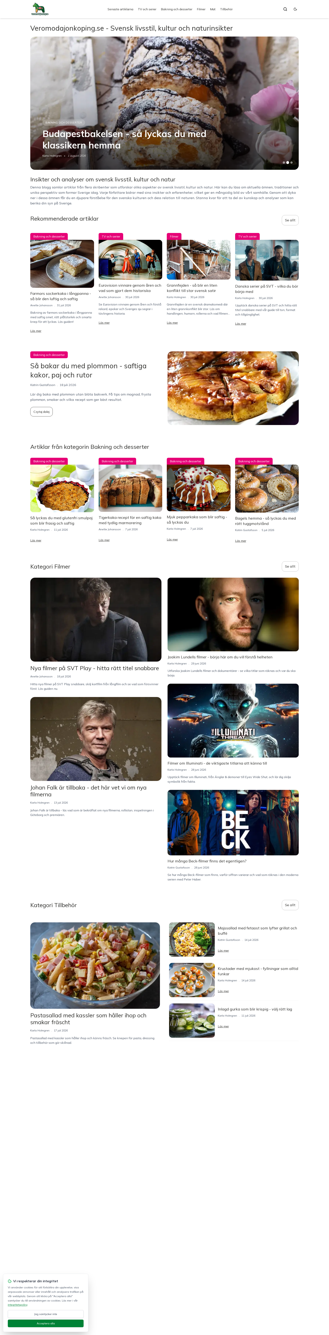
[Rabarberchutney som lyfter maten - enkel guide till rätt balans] (164, 103)
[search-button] (285, 9)
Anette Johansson (41, 305)
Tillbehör (226, 9)
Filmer (201, 9)
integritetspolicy (17, 1304)
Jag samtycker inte (45, 1314)
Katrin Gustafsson (53, 155)
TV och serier (147, 9)
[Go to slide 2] (288, 162)
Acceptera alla (46, 1323)
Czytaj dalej (42, 412)
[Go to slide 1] (284, 162)
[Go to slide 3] (291, 162)
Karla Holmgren (176, 297)
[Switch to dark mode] (295, 9)
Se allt (290, 220)
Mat (213, 9)
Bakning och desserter (176, 9)
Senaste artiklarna (120, 9)
